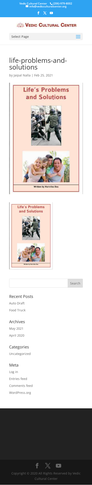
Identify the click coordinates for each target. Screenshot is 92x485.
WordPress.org (20, 392)
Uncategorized (20, 354)
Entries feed (18, 379)
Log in (13, 372)
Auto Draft (17, 303)
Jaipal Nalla (22, 75)
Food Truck (17, 310)
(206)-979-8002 (62, 3)
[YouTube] (51, 14)
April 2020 (16, 335)
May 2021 (16, 328)
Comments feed (21, 386)
